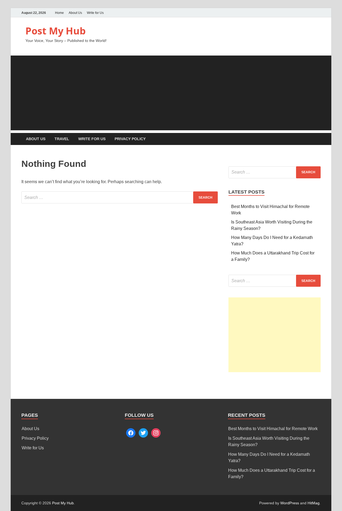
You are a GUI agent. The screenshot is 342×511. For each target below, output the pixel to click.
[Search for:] (119, 197)
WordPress (289, 503)
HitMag (314, 503)
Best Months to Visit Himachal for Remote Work (273, 428)
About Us (75, 13)
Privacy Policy (130, 139)
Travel (62, 139)
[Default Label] (156, 432)
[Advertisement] (171, 93)
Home (59, 13)
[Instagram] (317, 12)
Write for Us (95, 13)
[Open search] (318, 139)
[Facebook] (310, 12)
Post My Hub (55, 30)
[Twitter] (302, 12)
